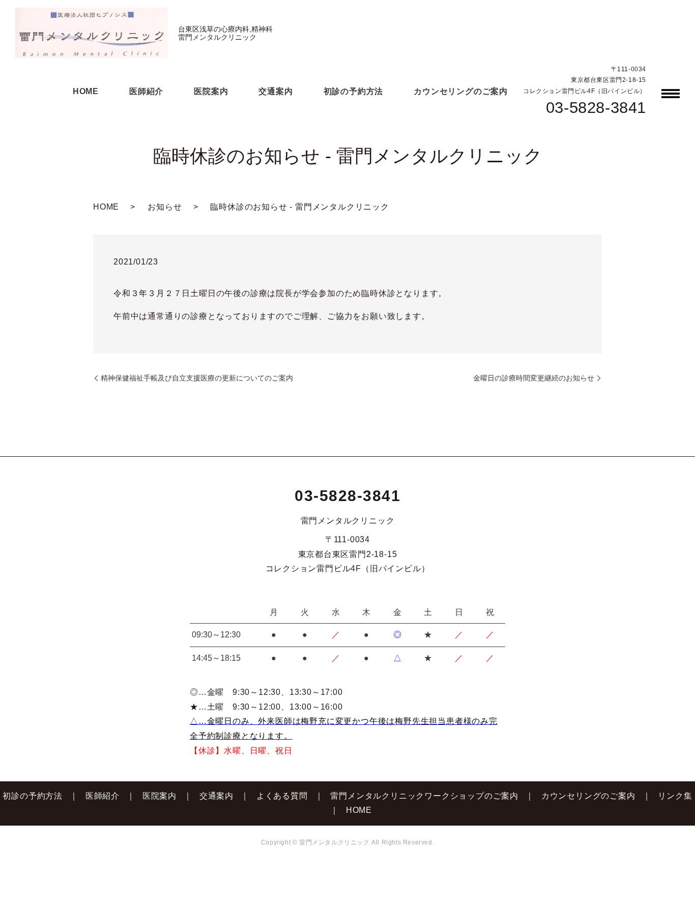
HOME (86, 91)
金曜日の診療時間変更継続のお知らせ (533, 378)
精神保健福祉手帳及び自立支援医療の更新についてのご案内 (197, 378)
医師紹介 (146, 91)
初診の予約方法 (354, 91)
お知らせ (165, 206)
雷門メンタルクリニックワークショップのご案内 (424, 796)
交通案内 (275, 91)
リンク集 (675, 796)
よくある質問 (282, 796)
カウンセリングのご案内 (461, 91)
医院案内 (211, 91)
